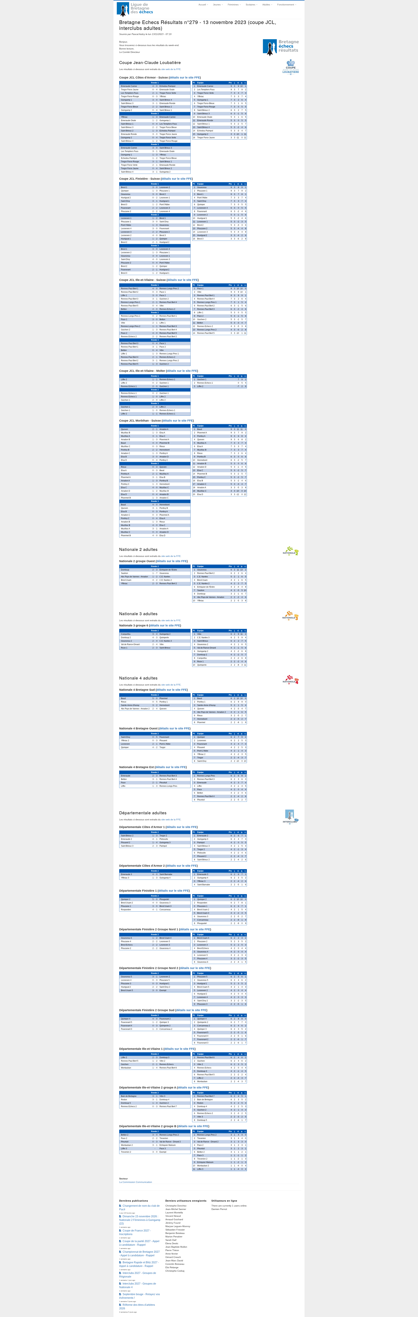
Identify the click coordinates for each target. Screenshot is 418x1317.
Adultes (266, 4)
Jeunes (217, 4)
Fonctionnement (286, 4)
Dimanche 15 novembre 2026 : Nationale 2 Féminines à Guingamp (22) (139, 1220)
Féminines (233, 4)
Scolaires (251, 4)
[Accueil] (135, 16)
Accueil (203, 4)
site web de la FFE (171, 69)
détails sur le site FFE (185, 77)
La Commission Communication (135, 1182)
